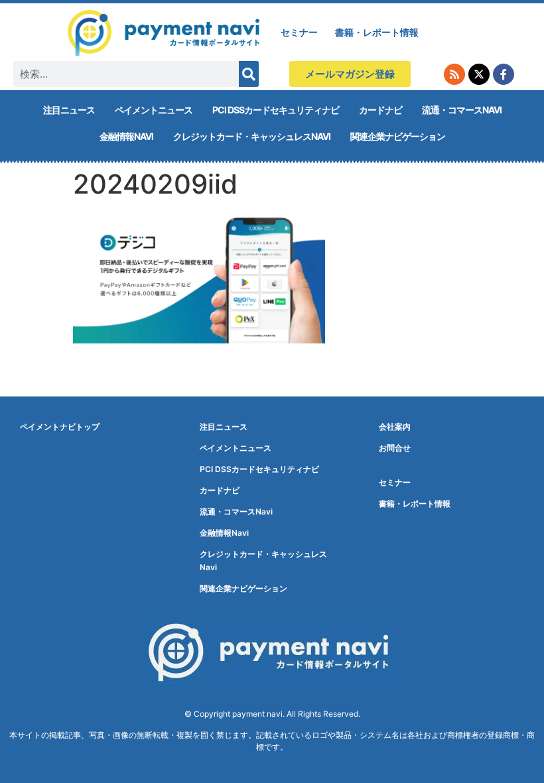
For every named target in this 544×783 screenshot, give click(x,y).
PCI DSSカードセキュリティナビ (275, 109)
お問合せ (395, 448)
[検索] (249, 74)
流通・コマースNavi (462, 109)
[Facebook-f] (503, 74)
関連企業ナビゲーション (397, 136)
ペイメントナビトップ (60, 427)
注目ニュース (69, 109)
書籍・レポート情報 (377, 32)
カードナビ (380, 109)
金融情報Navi (126, 136)
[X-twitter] (479, 74)
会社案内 (395, 427)
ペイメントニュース (153, 109)
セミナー (299, 32)
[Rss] (454, 74)
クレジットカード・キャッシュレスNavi (251, 136)
